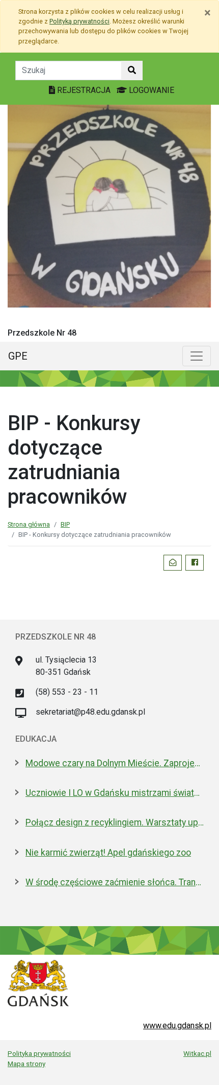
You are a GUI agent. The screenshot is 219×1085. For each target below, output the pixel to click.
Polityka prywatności (39, 1053)
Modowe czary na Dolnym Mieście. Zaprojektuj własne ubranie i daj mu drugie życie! (114, 763)
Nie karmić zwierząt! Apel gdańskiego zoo (108, 852)
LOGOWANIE (150, 90)
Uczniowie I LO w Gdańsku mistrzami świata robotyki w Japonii (114, 793)
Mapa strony (26, 1063)
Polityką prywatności (79, 21)
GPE (18, 356)
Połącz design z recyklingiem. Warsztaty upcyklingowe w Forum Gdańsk (114, 822)
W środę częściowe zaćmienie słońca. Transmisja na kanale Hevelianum (114, 882)
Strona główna (29, 524)
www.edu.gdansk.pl (177, 1025)
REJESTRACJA (84, 90)
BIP (65, 524)
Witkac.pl (197, 1053)
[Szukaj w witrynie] (132, 70)
